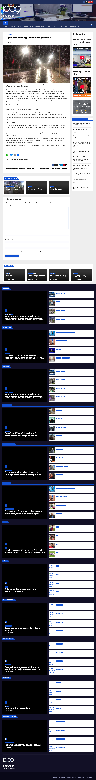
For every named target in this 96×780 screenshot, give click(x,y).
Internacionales (64, 23)
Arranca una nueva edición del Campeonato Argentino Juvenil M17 (73, 663)
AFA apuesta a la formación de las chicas (66, 624)
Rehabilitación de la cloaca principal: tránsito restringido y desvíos (73, 321)
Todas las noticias (80, 777)
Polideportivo (59, 652)
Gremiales (8, 273)
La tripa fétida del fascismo (18, 708)
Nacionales (42, 23)
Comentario (8, 205)
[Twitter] (1, 13)
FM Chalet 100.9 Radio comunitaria (58, 777)
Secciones (74, 777)
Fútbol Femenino (60, 613)
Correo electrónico (9, 239)
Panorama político (71, 332)
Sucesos (73, 23)
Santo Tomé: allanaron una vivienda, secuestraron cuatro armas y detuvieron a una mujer (24, 319)
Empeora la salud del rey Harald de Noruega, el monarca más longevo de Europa (23, 474)
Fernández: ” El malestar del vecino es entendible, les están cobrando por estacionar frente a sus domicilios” (23, 513)
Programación (74, 26)
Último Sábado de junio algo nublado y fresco (20, 168)
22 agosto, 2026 (9, 515)
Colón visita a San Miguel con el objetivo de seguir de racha (71, 585)
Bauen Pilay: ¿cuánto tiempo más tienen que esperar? (70, 303)
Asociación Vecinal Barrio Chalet (34, 26)
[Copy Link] (1, 16)
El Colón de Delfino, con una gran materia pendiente (21, 590)
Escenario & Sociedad (9, 742)
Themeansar (25, 776)
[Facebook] (1, 10)
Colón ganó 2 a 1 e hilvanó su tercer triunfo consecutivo (70, 568)
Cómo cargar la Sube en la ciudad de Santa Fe (52, 168)
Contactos (51, 26)
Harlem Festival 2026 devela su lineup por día (23, 746)
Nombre (7, 232)
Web (6, 245)
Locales (33, 23)
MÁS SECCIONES (13, 23)
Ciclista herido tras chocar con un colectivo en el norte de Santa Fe (73, 295)
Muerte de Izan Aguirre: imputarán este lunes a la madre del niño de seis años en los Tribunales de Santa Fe (82, 167)
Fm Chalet (8, 16)
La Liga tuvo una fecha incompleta (65, 632)
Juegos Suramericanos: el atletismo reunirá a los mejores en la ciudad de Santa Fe (22, 669)
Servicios (10, 34)
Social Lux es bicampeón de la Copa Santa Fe (22, 629)
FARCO (6, 26)
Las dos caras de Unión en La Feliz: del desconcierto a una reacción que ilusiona (25, 551)
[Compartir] (1, 18)
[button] (89, 24)
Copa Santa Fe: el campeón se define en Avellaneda (69, 607)
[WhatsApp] (1, 8)
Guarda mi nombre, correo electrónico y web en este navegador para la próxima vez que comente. (28, 251)
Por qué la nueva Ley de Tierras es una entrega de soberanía (72, 693)
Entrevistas (25, 23)
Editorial (82, 23)
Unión (13, 26)
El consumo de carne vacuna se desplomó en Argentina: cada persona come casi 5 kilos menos (23, 358)
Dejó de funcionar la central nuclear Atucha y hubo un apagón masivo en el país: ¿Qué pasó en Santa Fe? (82, 144)
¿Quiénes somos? (62, 26)
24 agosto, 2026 (10, 279)
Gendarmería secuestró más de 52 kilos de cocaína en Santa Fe (72, 390)
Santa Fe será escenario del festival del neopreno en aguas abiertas (73, 654)
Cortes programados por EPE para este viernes (58, 189)
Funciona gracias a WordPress (9, 776)
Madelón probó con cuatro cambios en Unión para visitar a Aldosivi (73, 546)
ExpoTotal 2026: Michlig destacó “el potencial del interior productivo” (22, 434)
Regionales (52, 23)
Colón (19, 26)
